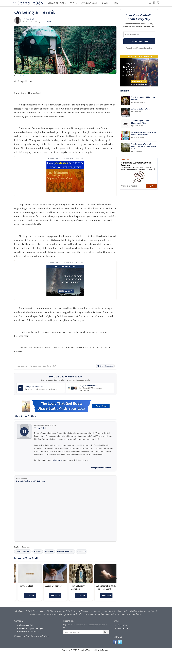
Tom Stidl (30, 19)
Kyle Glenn (23, 76)
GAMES (105, 3)
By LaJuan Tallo (136, 151)
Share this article (106, 366)
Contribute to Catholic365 (29, 632)
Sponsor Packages (36, 629)
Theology (37, 551)
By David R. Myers (137, 137)
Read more (27, 596)
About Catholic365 (26, 625)
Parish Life (81, 551)
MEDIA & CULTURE (56, 3)
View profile (39, 22)
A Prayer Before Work (140, 109)
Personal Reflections (65, 551)
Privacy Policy (122, 629)
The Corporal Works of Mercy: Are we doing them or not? (143, 146)
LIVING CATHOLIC (89, 3)
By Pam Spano (136, 112)
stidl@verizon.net (56, 460)
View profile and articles (102, 468)
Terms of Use (122, 625)
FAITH (73, 3)
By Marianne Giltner (138, 102)
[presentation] (14, 578)
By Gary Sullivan (137, 126)
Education (49, 551)
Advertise (23, 629)
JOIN (116, 3)
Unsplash (32, 76)
